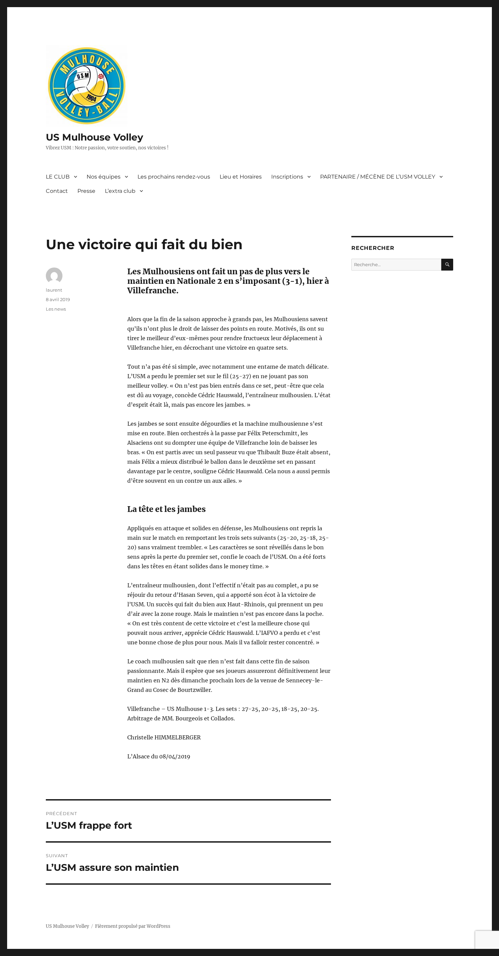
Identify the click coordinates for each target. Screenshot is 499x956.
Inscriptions (287, 176)
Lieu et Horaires (241, 176)
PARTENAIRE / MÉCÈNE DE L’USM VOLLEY (377, 176)
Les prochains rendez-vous (173, 176)
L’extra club (120, 191)
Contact (57, 191)
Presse (86, 191)
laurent (54, 290)
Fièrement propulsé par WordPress (132, 926)
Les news (56, 309)
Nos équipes (104, 176)
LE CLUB (58, 176)
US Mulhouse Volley (94, 137)
